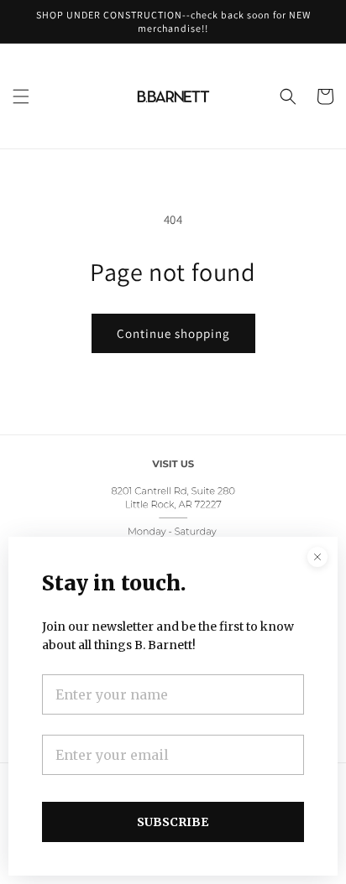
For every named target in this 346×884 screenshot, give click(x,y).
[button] (21, 96)
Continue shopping (173, 333)
